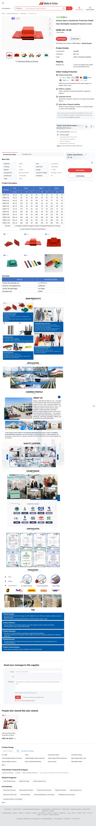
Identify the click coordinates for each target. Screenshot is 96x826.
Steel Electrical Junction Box (66, 794)
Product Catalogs (28, 751)
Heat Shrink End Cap (9, 781)
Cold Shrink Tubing (76, 755)
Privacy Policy (75, 818)
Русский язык (42, 813)
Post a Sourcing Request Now (24, 700)
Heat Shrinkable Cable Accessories (12, 758)
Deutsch (55, 813)
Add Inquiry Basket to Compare (28, 61)
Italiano (49, 813)
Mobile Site (45, 811)
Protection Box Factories (44, 790)
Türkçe (38, 814)
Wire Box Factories (60, 790)
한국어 (74, 813)
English (15, 813)
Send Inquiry (61, 39)
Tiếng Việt (45, 814)
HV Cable (4, 755)
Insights (52, 811)
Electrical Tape (52, 761)
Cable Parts (23, 13)
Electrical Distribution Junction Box (44, 794)
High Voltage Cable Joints (78, 758)
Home (3, 13)
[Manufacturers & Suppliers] (48, 3)
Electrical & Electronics (12, 13)
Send (17, 697)
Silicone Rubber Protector (9, 761)
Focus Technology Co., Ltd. (36, 818)
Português (27, 813)
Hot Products (7, 809)
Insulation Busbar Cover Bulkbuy (12, 799)
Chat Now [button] (76, 39)
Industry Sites (65, 809)
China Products (17, 809)
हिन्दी (84, 813)
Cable (26, 755)
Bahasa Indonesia (54, 814)
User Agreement (58, 818)
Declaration (67, 818)
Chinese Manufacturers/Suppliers (31, 809)
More (3, 802)
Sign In (59, 146)
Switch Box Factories (9, 790)
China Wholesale (46, 809)
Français (34, 813)
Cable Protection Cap (39, 781)
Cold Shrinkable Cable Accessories (35, 758)
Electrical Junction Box (10, 794)
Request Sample (87, 43)
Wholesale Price (56, 809)
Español (21, 813)
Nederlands (62, 813)
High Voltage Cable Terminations (57, 758)
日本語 (79, 813)
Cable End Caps (32, 13)
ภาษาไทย (89, 813)
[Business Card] (92, 162)
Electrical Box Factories (26, 790)
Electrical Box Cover (75, 790)
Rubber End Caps (24, 781)
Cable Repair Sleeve (76, 761)
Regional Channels (76, 809)
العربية (68, 813)
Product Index (86, 809)
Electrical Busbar (25, 794)
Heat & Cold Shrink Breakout (33, 761)
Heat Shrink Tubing (53, 755)
